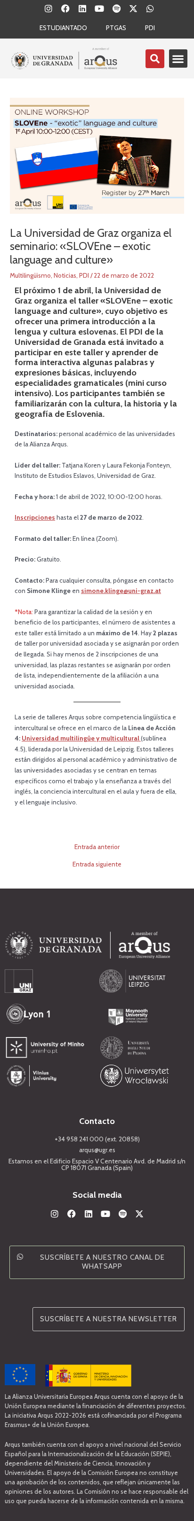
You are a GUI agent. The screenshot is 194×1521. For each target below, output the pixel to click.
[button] (178, 58)
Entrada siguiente (97, 864)
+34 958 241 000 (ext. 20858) (97, 1139)
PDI (150, 27)
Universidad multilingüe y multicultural (81, 738)
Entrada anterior (97, 847)
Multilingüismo (30, 275)
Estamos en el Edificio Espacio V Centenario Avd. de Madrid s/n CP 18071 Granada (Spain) (97, 1164)
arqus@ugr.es (97, 1150)
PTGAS (116, 27)
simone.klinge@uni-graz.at (121, 590)
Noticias (65, 275)
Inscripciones (35, 517)
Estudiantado (63, 27)
